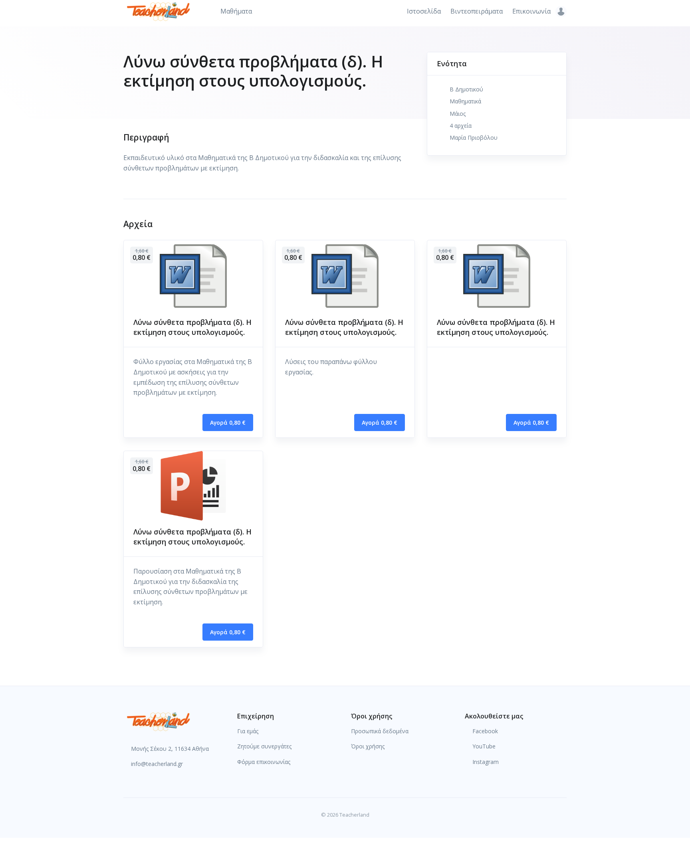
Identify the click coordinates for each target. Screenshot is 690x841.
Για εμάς (247, 731)
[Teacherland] (158, 720)
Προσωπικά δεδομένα (379, 731)
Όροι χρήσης (368, 746)
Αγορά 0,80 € (228, 422)
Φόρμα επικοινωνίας (263, 762)
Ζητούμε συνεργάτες (264, 746)
